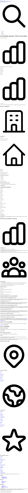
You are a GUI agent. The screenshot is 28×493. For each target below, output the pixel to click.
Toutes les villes (3, 476)
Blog (8, 1)
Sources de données (4, 481)
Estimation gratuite (3, 185)
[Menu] (0, 30)
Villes (2, 1)
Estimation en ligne (2, 324)
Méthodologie (3, 482)
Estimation (7, 1)
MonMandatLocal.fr (2, 472)
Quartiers (4, 1)
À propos (10, 1)
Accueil (1, 1)
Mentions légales (4, 486)
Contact (3, 487)
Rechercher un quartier (4, 477)
